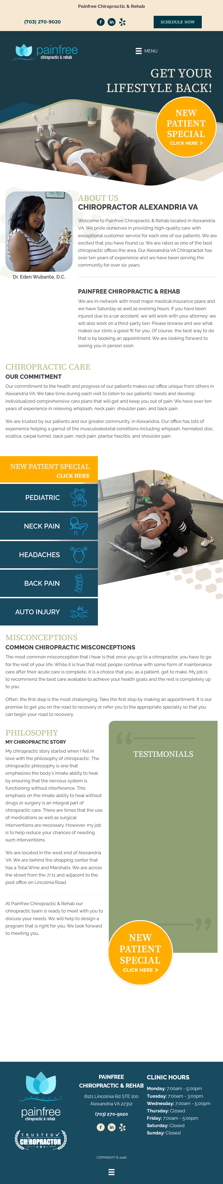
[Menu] (111, 1172)
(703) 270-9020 (42, 22)
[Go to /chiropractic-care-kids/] (49, 497)
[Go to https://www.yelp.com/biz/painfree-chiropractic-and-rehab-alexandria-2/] (122, 23)
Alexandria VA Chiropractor (175, 250)
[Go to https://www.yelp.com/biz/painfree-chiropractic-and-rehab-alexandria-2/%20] (122, 1128)
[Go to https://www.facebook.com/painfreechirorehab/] (101, 23)
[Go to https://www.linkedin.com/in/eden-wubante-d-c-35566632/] (111, 23)
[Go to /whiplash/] (49, 611)
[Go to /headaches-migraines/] (49, 554)
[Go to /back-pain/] (49, 583)
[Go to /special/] (49, 469)
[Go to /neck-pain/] (49, 526)
